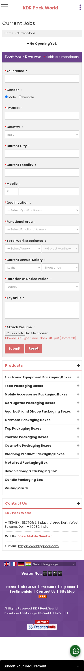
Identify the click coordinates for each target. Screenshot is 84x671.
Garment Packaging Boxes (27, 420)
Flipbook (68, 587)
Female (28, 97)
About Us (28, 587)
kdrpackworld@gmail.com (38, 546)
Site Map (67, 591)
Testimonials (20, 591)
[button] (35, 536)
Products (14, 365)
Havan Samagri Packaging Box (31, 471)
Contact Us (45, 591)
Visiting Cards (16, 488)
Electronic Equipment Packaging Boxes (38, 377)
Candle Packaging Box (24, 479)
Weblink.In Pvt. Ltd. (56, 613)
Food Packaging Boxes (24, 386)
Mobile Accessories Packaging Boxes (36, 394)
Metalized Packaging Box (26, 462)
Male (12, 97)
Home (8, 33)
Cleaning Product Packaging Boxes (35, 454)
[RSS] (43, 596)
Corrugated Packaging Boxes (30, 403)
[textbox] (42, 154)
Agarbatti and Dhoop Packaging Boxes (38, 411)
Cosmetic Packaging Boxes (28, 445)
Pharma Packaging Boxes (26, 437)
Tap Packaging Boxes (23, 428)
